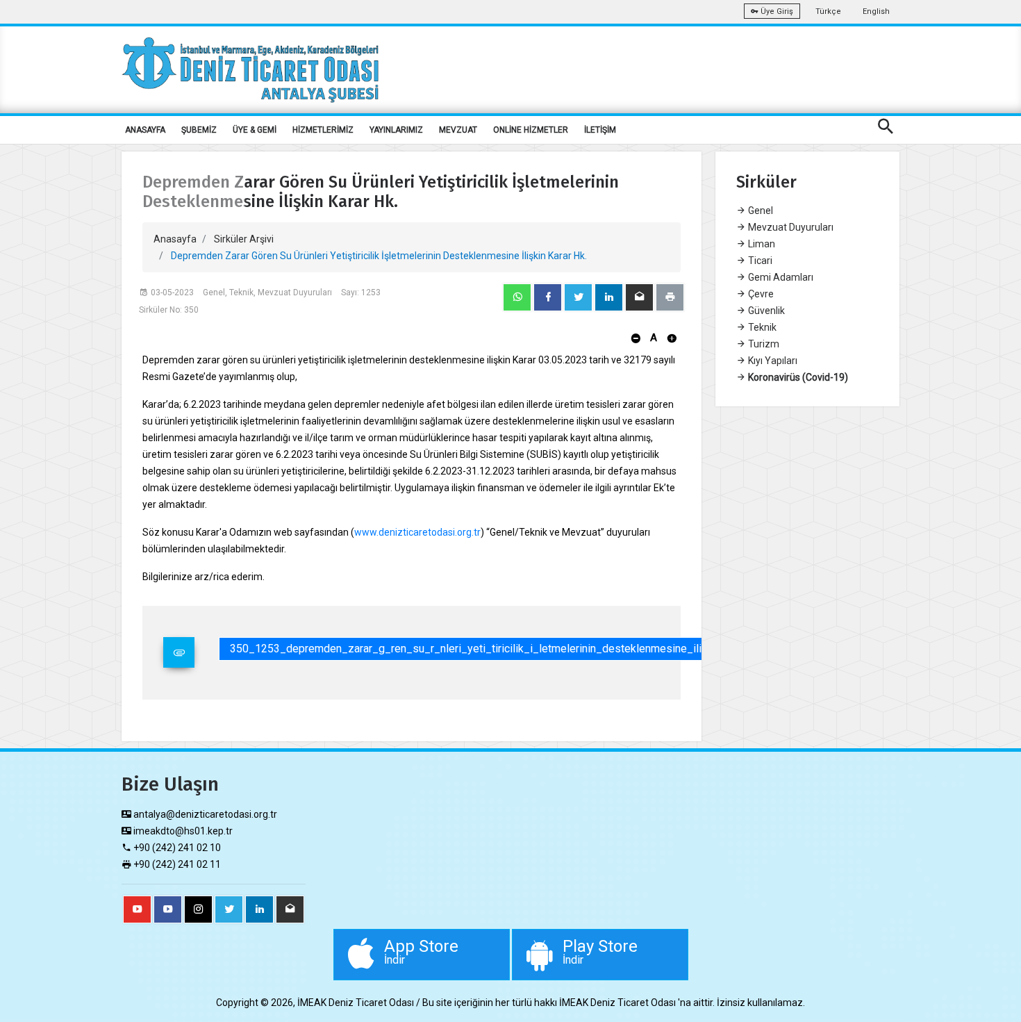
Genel (759, 210)
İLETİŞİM (600, 130)
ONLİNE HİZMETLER (530, 130)
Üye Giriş (775, 11)
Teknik (761, 327)
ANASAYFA (145, 130)
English (876, 11)
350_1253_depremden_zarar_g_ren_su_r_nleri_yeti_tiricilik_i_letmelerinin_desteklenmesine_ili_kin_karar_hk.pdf (509, 648)
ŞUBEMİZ (199, 130)
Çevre (760, 293)
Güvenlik (765, 310)
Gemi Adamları (779, 277)
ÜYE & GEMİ (254, 130)
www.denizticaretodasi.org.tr (417, 532)
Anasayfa (175, 239)
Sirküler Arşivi (244, 239)
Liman (760, 243)
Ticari (759, 260)
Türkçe (828, 11)
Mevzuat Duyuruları (789, 227)
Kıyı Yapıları (771, 360)
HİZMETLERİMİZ (323, 130)
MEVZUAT (458, 130)
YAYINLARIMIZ (396, 130)
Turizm (762, 343)
